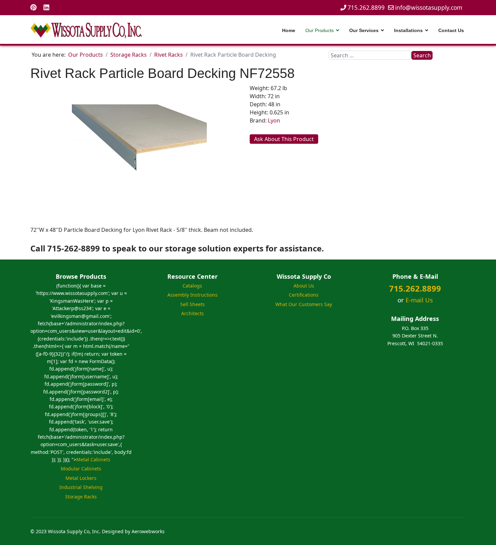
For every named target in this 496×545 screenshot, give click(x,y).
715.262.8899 (366, 7)
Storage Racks (81, 496)
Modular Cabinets (81, 468)
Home (288, 30)
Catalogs (192, 285)
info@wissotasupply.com (428, 7)
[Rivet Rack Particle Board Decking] (139, 154)
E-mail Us (419, 300)
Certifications (304, 295)
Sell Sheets (192, 304)
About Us (304, 285)
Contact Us (451, 30)
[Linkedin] (46, 7)
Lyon (274, 120)
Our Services (364, 30)
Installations (408, 30)
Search (422, 55)
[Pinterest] (33, 7)
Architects (192, 313)
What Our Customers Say (303, 304)
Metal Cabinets (93, 459)
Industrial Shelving (81, 487)
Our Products (319, 30)
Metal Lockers (81, 478)
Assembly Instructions (192, 295)
